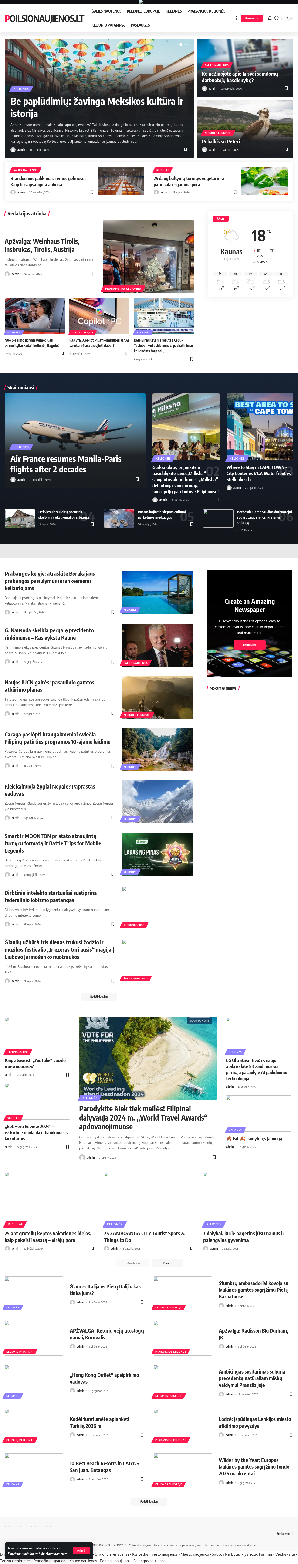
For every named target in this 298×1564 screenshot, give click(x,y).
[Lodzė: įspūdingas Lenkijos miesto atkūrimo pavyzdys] (183, 1426)
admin (21, 150)
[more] (236, 18)
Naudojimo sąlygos (54, 1553)
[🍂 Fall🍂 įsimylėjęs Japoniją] (258, 1113)
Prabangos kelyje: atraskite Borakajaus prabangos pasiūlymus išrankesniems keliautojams (50, 580)
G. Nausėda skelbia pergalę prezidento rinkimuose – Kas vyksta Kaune (49, 633)
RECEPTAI (162, 170)
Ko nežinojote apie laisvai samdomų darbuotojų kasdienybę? (240, 77)
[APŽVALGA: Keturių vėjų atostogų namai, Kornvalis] (34, 1338)
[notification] (270, 18)
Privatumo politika (21, 1553)
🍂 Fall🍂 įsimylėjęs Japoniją (254, 1138)
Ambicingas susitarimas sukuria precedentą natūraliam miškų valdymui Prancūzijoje (252, 1378)
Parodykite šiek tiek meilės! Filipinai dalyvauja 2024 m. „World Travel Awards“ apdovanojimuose (143, 1117)
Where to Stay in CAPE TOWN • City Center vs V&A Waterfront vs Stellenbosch (259, 473)
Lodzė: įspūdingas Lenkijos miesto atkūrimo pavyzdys (255, 1422)
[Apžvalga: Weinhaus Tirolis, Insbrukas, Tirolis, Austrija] (148, 256)
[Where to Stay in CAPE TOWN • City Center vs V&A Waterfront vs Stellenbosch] (260, 426)
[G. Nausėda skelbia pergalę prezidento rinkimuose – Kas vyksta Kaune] (157, 645)
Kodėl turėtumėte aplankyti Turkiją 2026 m (99, 1422)
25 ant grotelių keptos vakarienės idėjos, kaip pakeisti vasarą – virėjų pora (48, 1236)
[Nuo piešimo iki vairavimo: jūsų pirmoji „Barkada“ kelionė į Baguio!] (35, 316)
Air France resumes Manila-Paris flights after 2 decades (66, 463)
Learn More (249, 645)
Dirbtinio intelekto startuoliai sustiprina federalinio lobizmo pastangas (51, 896)
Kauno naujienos (83, 1560)
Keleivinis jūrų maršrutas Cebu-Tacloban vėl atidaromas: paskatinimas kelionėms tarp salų (164, 345)
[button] (181, 44)
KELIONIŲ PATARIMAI (20, 1351)
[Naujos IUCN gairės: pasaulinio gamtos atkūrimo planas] (157, 697)
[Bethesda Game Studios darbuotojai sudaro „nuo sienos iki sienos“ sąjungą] (218, 518)
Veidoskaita (285, 1554)
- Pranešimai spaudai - (50, 1560)
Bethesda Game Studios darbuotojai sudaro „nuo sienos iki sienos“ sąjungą (264, 517)
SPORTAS (13, 1118)
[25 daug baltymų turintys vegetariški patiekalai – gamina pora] (264, 181)
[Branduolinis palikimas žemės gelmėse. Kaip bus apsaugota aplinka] (121, 181)
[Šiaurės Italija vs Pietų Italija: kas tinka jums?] (34, 1293)
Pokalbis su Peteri (221, 141)
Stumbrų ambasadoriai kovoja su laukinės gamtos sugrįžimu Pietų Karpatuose (253, 1290)
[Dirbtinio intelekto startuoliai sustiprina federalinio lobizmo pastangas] (157, 908)
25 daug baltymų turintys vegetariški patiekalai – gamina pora (189, 181)
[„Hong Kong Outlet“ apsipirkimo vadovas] (34, 1382)
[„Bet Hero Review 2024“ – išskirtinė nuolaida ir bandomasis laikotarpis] (37, 1101)
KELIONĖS (21, 89)
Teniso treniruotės (15, 1560)
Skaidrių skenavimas (112, 1554)
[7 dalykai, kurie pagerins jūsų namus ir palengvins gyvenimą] (248, 1199)
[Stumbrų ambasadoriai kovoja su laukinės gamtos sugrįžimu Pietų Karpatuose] (183, 1293)
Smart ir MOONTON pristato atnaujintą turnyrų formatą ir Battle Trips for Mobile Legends (53, 843)
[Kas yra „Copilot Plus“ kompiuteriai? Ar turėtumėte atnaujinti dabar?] (99, 316)
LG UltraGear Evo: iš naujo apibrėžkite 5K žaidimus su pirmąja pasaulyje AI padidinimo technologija (256, 1069)
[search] (276, 18)
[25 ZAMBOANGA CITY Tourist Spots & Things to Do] (149, 1199)
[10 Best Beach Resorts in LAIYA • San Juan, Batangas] (34, 1470)
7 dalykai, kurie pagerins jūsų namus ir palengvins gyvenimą (243, 1236)
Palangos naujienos (149, 1560)
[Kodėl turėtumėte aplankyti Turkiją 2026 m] (34, 1426)
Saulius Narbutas (226, 1554)
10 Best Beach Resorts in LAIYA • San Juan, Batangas (104, 1466)
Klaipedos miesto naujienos (155, 1554)
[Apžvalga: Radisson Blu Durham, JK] (183, 1338)
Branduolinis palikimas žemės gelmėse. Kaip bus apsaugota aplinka (48, 181)
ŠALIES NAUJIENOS (217, 65)
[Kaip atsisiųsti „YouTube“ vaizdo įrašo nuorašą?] (37, 1035)
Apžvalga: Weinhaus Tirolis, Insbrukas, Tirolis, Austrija (42, 245)
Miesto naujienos (195, 1554)
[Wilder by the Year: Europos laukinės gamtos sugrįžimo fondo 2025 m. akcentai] (183, 1470)
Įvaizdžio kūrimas (258, 1554)
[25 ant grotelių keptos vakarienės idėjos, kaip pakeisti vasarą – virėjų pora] (50, 1199)
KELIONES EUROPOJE (218, 133)
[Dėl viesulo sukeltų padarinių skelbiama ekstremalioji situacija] (20, 518)
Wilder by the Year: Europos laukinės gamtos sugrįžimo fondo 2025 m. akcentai (254, 1466)
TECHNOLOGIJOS (82, 332)
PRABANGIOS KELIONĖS (123, 288)
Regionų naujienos (115, 1560)
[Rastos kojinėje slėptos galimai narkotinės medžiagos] (119, 518)
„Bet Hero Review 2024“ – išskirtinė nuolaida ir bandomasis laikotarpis (36, 1132)
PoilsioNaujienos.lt (44, 18)
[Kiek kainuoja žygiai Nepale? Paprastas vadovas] (157, 801)
